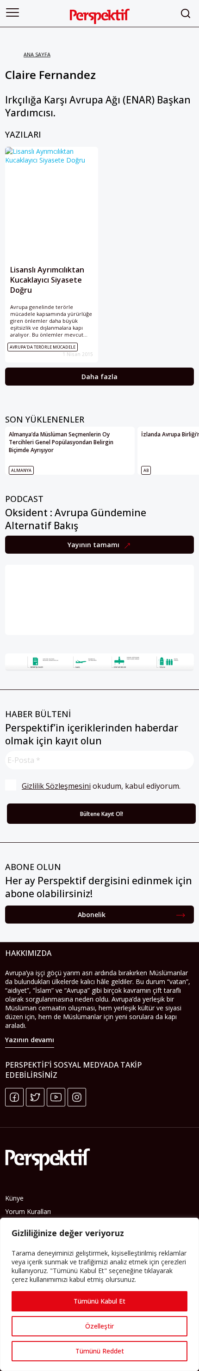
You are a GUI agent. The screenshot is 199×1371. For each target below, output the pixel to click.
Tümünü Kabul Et (99, 1301)
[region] (99, 1294)
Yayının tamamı (94, 544)
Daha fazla (99, 376)
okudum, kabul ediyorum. (101, 786)
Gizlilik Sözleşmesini (56, 786)
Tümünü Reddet (99, 1351)
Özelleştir (99, 1326)
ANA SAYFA (37, 54)
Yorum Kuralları (28, 1211)
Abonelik (92, 914)
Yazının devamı (29, 1039)
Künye (14, 1198)
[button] (12, 12)
